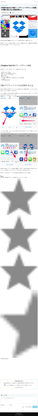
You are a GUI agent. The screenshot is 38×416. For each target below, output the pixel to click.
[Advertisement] (19, 54)
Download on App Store (4, 358)
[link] (19, 112)
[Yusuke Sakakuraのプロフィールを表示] (13, 12)
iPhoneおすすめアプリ (4, 5)
